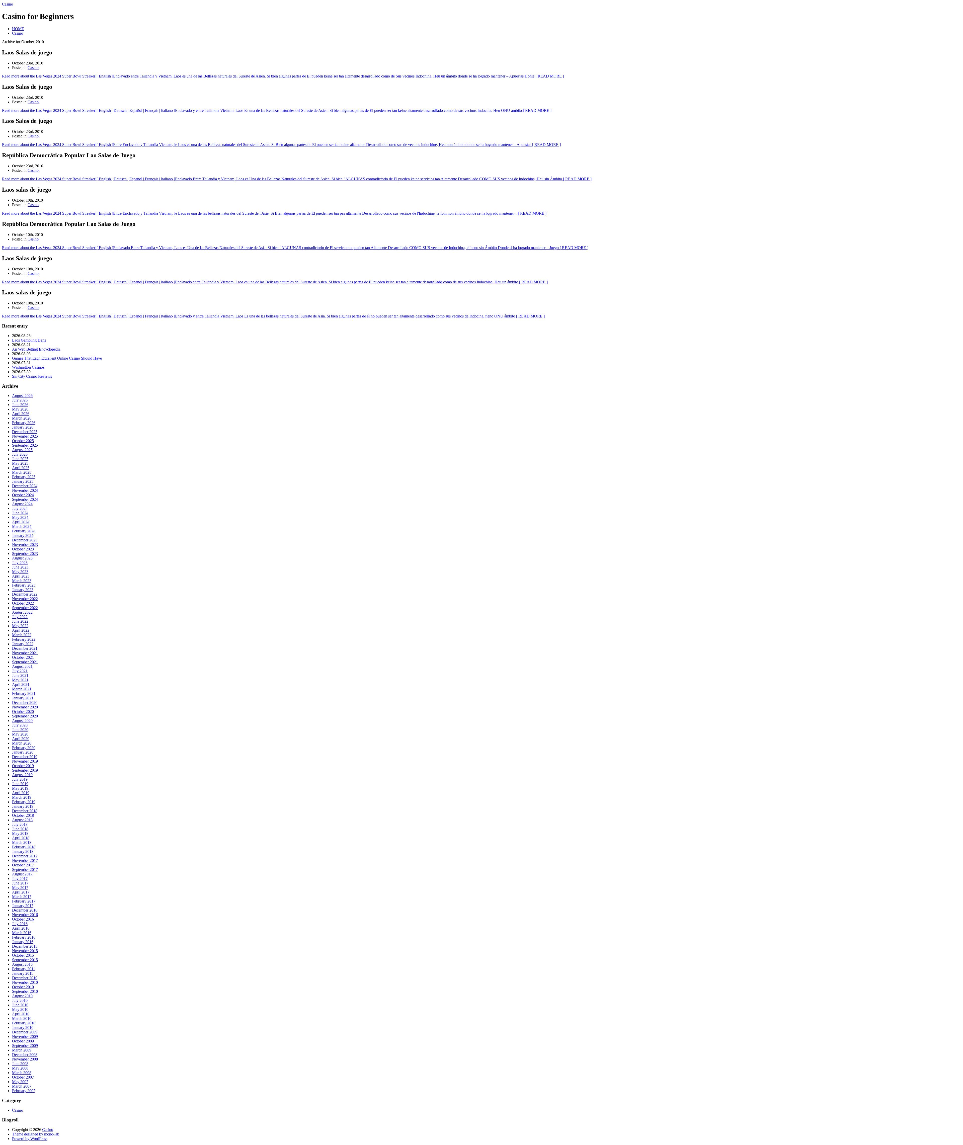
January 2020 (22, 752)
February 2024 (23, 531)
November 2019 (25, 761)
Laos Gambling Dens (29, 340)
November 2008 (25, 1059)
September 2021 (25, 662)
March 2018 (21, 842)
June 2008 (20, 1063)
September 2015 (25, 960)
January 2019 (22, 806)
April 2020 (20, 739)
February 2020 (23, 748)
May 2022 (20, 626)
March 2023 (21, 581)
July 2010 (20, 1000)
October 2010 (23, 987)
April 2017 (20, 892)
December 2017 (24, 856)
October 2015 (23, 955)
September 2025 (25, 445)
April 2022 (20, 630)
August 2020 (22, 720)
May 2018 (20, 833)
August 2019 (22, 775)
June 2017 (20, 883)
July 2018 (20, 824)
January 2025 (22, 481)
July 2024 (20, 508)
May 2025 (20, 463)
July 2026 (20, 400)
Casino (7, 4)
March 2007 (21, 1086)
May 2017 (20, 887)
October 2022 (23, 603)
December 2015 (24, 946)
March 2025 (21, 472)
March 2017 (21, 896)
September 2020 (25, 716)
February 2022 (23, 639)
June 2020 (20, 729)
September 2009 (25, 1045)
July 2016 (20, 924)
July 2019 (20, 779)
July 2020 (20, 725)
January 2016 (22, 942)
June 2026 (20, 404)
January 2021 (22, 698)
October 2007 (23, 1077)
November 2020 (25, 707)
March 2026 (21, 418)
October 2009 (23, 1041)
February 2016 (23, 937)
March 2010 (21, 1018)
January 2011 (22, 973)
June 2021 (20, 675)
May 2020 (20, 734)
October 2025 (23, 441)
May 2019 (20, 788)
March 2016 (21, 933)
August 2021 (22, 666)
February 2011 (23, 969)
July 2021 (20, 671)
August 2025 (22, 450)
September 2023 (25, 553)
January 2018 (22, 851)
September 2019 (25, 770)
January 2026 (22, 427)
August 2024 (22, 504)
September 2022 (25, 608)
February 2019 (23, 802)
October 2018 (23, 815)
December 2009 (24, 1032)
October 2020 (23, 711)
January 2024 (22, 535)
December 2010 (24, 978)
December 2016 (24, 910)
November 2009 (25, 1036)
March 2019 (21, 797)
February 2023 (23, 585)
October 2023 (23, 549)
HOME (18, 29)
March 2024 (21, 526)
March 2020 (21, 743)
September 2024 (25, 499)
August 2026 (22, 395)
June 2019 (20, 784)
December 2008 (24, 1054)
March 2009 (21, 1050)
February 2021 (23, 693)
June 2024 (20, 513)
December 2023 (24, 540)
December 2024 (24, 486)
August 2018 (22, 820)
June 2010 (20, 1005)
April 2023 (20, 576)
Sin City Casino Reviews (32, 376)
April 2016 (20, 928)
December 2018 (24, 811)
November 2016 (25, 915)
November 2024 (25, 490)
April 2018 (20, 838)
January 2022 (22, 644)
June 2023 (20, 567)
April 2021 (20, 684)
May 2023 (20, 571)
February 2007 (23, 1091)
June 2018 (20, 829)
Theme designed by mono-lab (35, 1134)
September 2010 (25, 991)
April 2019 (20, 793)
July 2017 (20, 878)
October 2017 (23, 865)
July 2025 (20, 454)
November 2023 (25, 544)
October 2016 (23, 919)
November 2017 (25, 860)
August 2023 (22, 558)
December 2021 (24, 648)
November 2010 (25, 982)
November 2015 (25, 951)
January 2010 (22, 1027)
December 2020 (24, 702)
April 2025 (20, 468)
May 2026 (20, 409)
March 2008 (21, 1073)
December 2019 (24, 757)
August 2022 (22, 612)
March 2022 (21, 635)
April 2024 (20, 522)
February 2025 (23, 477)
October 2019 (23, 766)
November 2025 (25, 436)
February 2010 (23, 1023)
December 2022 (24, 594)
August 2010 (22, 996)
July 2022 (20, 617)
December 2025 (24, 432)
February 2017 (23, 901)
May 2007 (20, 1082)
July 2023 (20, 562)
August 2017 (22, 874)
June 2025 (20, 459)
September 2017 (25, 869)
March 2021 (21, 689)
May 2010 (20, 1009)
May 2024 (20, 517)
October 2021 (23, 657)
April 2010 (20, 1014)
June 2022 (20, 621)
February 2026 (23, 423)
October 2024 (23, 495)
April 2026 (20, 414)
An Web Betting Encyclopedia (36, 349)
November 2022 (25, 599)
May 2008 (20, 1068)
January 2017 (22, 906)
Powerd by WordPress (29, 1138)
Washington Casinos (28, 367)
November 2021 (25, 653)
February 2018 (23, 847)
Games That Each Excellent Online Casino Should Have (57, 358)
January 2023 (22, 590)
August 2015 (22, 964)
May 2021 (20, 680)
